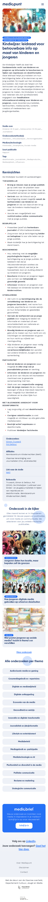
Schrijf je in (24, 826)
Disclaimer (24, 867)
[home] (12, 4)
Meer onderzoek (24, 652)
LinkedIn (30, 841)
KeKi (8, 472)
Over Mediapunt (24, 863)
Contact (24, 872)
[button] (43, 4)
